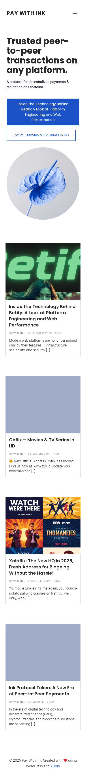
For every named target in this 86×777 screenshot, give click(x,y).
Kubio (55, 766)
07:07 (58, 333)
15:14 (56, 454)
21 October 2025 (39, 580)
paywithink (17, 333)
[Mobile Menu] (75, 13)
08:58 (57, 580)
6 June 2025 (36, 701)
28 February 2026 (40, 333)
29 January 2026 (39, 454)
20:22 (50, 701)
